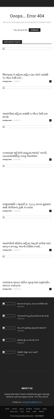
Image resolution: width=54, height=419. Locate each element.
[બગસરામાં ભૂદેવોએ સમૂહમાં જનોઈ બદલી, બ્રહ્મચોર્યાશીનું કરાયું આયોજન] (27, 137)
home (7, 409)
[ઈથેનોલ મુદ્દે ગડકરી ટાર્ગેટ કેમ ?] (9, 343)
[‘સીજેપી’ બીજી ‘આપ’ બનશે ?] (9, 355)
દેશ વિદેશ (29, 409)
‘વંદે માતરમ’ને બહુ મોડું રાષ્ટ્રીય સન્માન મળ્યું (32, 316)
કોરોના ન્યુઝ (14, 411)
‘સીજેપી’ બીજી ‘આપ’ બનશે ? (27, 352)
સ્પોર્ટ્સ (44, 409)
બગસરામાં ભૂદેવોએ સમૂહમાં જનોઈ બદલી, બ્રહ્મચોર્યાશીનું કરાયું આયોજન (25, 154)
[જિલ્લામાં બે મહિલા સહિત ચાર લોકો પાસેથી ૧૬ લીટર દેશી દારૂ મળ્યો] (27, 59)
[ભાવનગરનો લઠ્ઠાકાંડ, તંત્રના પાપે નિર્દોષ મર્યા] (9, 306)
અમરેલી (14, 409)
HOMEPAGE (35, 30)
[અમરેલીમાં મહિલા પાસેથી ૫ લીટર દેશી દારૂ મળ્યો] (27, 98)
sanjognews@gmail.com (32, 402)
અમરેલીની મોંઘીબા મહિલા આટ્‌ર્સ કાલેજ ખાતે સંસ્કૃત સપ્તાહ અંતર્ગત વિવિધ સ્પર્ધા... (27, 245)
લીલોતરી (41, 411)
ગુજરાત (21, 409)
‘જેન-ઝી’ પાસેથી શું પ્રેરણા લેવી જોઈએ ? (31, 328)
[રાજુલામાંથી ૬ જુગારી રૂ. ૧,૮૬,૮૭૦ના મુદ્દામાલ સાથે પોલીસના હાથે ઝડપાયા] (27, 182)
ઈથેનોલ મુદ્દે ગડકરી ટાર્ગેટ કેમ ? (28, 340)
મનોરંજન (37, 409)
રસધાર (35, 411)
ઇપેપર (22, 411)
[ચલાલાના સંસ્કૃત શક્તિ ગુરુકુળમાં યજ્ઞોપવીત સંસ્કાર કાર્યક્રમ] (27, 267)
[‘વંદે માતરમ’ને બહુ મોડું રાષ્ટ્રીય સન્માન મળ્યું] (9, 319)
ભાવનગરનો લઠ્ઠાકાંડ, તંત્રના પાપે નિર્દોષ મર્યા (32, 304)
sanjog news (7, 81)
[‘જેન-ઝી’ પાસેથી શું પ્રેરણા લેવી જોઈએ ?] (9, 331)
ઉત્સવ (28, 411)
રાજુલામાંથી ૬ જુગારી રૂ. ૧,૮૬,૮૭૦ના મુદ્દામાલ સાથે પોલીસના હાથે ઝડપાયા (27, 206)
